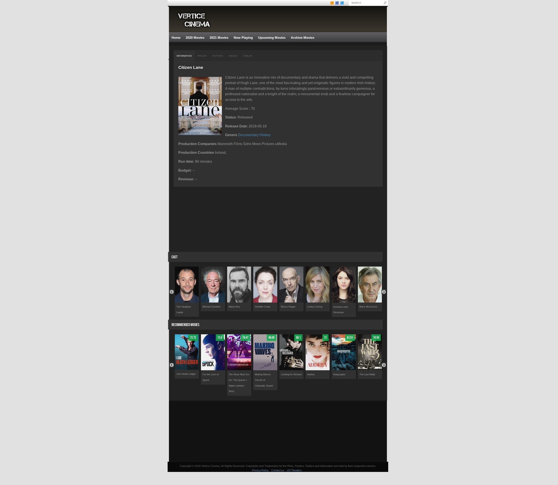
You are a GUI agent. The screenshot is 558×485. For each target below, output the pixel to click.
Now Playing (243, 37)
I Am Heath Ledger (186, 374)
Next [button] (383, 292)
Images (233, 56)
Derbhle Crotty (262, 306)
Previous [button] (171, 292)
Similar (247, 56)
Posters (217, 56)
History (265, 135)
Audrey (311, 374)
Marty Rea (234, 306)
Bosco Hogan (288, 306)
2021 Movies (219, 37)
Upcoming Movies (272, 37)
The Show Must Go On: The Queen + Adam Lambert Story (239, 382)
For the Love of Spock (210, 377)
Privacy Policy (260, 470)
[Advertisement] (278, 431)
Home (176, 37)
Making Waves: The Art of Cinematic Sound (264, 380)
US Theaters (294, 470)
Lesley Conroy (315, 306)
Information (184, 56)
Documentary (248, 135)
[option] (187, 291)
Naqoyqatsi (339, 374)
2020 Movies (195, 37)
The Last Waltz (367, 374)
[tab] (184, 56)
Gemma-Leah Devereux (340, 310)
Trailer (202, 56)
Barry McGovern (368, 306)
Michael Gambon (211, 306)
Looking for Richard (291, 374)
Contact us (277, 470)
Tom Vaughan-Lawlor (184, 309)
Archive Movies (301, 38)
